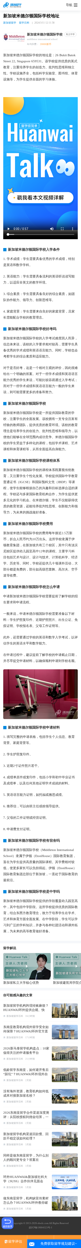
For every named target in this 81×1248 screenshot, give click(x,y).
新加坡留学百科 (14, 1016)
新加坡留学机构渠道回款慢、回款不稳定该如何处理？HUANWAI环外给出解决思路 (26, 1138)
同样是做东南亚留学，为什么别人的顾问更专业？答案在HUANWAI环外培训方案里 (26, 1160)
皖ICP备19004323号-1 (40, 1227)
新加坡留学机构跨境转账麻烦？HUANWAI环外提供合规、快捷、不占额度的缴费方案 (26, 1010)
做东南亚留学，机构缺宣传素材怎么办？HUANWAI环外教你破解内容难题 (26, 1203)
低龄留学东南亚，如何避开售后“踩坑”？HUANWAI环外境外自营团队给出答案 (26, 1074)
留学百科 (24, 22)
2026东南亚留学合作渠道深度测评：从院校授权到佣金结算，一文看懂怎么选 (26, 1117)
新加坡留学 (9, 22)
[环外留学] (13, 5)
